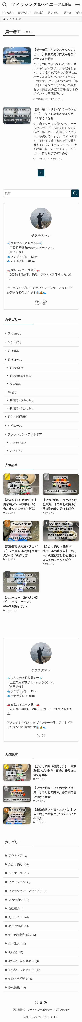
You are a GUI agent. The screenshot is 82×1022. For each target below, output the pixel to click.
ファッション (18, 442)
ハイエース (15, 425)
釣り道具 (13, 350)
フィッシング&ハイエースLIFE (41, 4)
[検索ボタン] (4, 4)
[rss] (45, 1002)
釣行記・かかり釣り (22, 408)
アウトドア (16, 450)
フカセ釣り (15, 333)
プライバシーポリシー (39, 1009)
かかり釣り (15, 342)
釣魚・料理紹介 (18, 416)
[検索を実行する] (75, 193)
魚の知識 (15, 383)
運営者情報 (19, 1009)
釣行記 (12, 392)
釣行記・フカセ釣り (22, 400)
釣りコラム (15, 359)
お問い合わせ (62, 1009)
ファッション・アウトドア (25, 434)
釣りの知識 (16, 367)
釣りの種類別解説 (20, 375)
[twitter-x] (37, 302)
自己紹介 (16, 908)
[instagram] (44, 302)
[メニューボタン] (77, 4)
